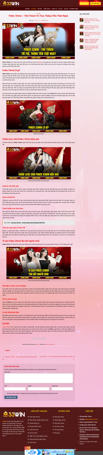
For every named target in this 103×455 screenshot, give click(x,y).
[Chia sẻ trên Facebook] (33, 338)
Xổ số (66, 9)
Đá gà (60, 9)
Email (30, 386)
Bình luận (7, 372)
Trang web (55, 386)
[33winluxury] (15, 3)
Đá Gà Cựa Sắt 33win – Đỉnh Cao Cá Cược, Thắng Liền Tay (92, 20)
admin (46, 20)
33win (27, 9)
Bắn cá (54, 9)
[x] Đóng (27, 448)
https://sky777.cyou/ (91, 419)
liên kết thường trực (50, 344)
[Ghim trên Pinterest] (41, 338)
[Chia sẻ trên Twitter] (35, 338)
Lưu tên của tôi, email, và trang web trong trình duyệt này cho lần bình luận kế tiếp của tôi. (32, 393)
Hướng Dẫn (73, 9)
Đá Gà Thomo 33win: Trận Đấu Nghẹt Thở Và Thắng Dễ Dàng (93, 34)
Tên (5, 386)
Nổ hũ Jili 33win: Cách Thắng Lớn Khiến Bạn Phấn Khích (91, 47)
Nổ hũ (40, 9)
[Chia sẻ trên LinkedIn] (44, 338)
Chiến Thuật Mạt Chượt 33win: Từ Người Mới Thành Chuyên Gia (92, 41)
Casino (33, 9)
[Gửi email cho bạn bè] (38, 338)
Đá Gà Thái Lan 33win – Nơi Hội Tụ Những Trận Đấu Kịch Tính (92, 27)
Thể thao (46, 9)
